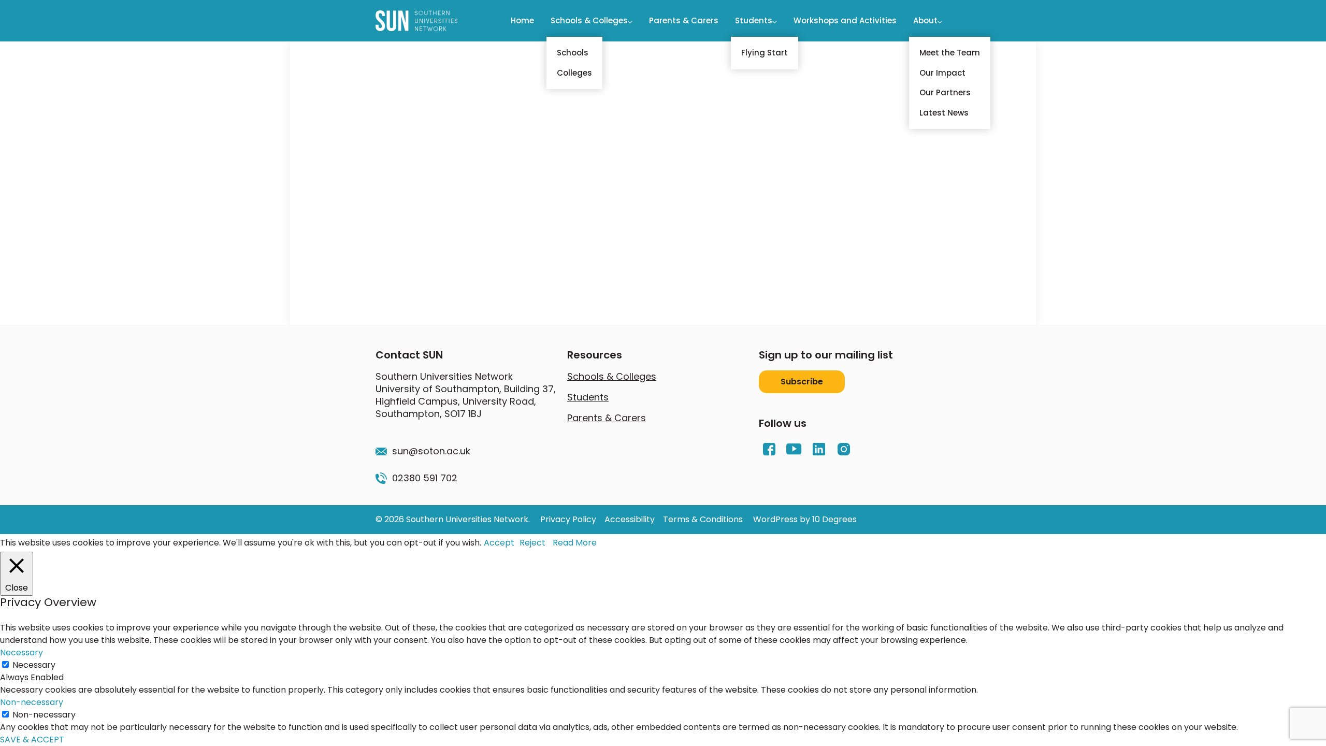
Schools (572, 52)
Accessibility (629, 519)
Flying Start (764, 52)
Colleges (574, 72)
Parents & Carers (683, 20)
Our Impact (942, 72)
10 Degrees (834, 519)
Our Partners (945, 92)
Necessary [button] (21, 652)
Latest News (944, 112)
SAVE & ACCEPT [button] (32, 739)
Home (522, 20)
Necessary (33, 665)
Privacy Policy (568, 519)
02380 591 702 (424, 478)
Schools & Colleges (589, 20)
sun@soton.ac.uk (431, 451)
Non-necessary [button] (31, 702)
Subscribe (802, 382)
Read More (575, 543)
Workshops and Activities (845, 20)
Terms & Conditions (703, 519)
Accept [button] (499, 543)
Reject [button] (532, 543)
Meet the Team (949, 52)
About (925, 20)
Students (753, 20)
